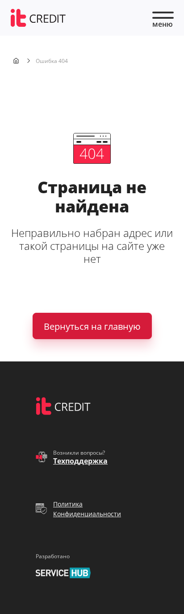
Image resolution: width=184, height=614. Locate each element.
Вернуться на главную (92, 326)
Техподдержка (80, 461)
